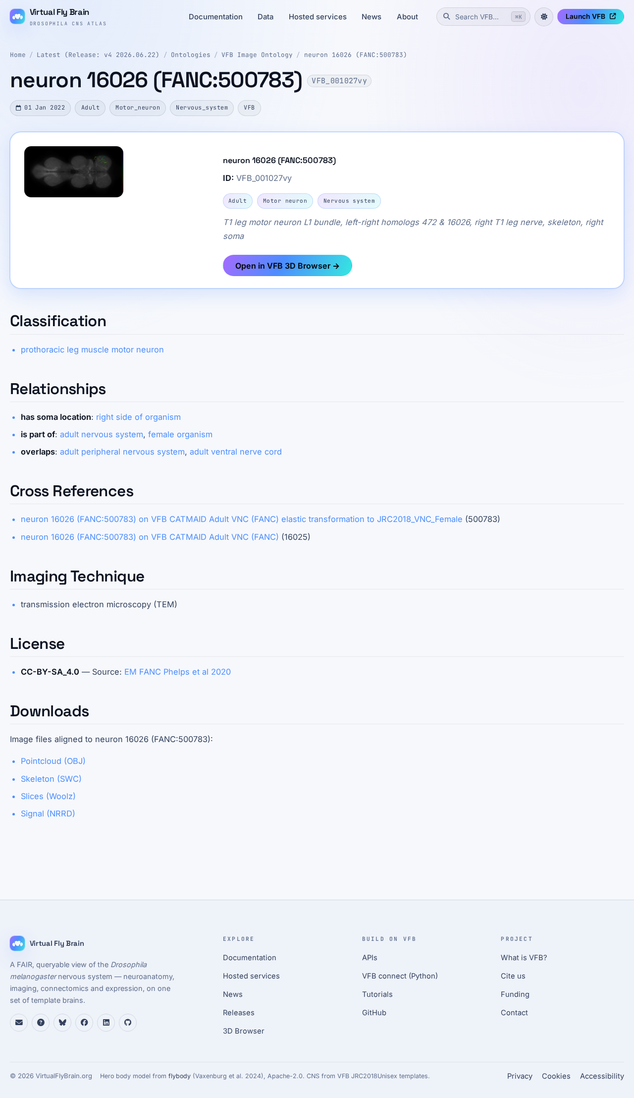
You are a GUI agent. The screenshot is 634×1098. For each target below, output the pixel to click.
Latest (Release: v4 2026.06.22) (98, 55)
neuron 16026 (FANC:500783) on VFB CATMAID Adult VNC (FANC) (150, 537)
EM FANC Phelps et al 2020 (177, 672)
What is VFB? (524, 957)
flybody (179, 1076)
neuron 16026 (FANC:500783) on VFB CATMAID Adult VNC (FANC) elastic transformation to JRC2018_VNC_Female (242, 519)
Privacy (519, 1076)
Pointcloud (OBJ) (53, 761)
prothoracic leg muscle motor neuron (92, 349)
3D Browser (243, 1031)
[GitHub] (128, 1023)
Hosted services (318, 16)
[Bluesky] (62, 1023)
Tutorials (377, 994)
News (371, 16)
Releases (239, 1012)
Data (265, 16)
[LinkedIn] (106, 1023)
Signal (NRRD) (48, 813)
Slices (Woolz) (48, 796)
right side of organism (138, 417)
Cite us (513, 976)
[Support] (19, 1023)
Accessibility (602, 1076)
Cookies (556, 1076)
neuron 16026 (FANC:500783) (355, 55)
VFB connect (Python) (400, 976)
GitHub (374, 1012)
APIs (369, 957)
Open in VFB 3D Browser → (287, 266)
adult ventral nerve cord (236, 452)
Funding (515, 994)
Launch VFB (585, 16)
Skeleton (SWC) (51, 779)
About (407, 16)
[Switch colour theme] (543, 16)
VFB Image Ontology (257, 55)
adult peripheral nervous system (122, 452)
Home (18, 55)
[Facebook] (84, 1023)
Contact (514, 1012)
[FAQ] (41, 1023)
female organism (180, 434)
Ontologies (191, 55)
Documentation (216, 16)
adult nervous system (101, 434)
